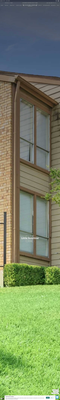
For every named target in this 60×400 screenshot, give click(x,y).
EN (1, 398)
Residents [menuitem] (53, 5)
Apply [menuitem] (58, 5)
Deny (51, 397)
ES (3, 398)
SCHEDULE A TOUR (9, 2)
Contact (40, 5)
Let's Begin (30, 240)
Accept (48, 397)
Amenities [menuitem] (12, 5)
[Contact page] (2, 1)
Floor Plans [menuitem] (19, 5)
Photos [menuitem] (6, 5)
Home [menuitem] (2, 5)
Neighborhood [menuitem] (46, 5)
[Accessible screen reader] (1, 1)
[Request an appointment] (4, 1)
